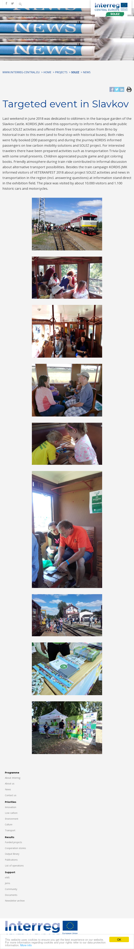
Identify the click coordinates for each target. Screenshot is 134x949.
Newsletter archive (15, 900)
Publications (11, 859)
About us (9, 783)
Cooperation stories (15, 848)
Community (11, 889)
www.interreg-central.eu (21, 72)
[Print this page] (128, 89)
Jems (7, 883)
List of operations (14, 865)
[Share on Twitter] (116, 89)
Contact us (10, 795)
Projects (61, 72)
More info (26, 945)
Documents (11, 894)
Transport (10, 830)
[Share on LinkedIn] (121, 89)
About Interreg (12, 777)
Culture (8, 824)
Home (47, 72)
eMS (7, 877)
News (87, 72)
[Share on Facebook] (111, 89)
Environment (11, 818)
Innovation (10, 807)
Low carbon (11, 812)
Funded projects (13, 842)
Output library (12, 853)
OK (119, 939)
